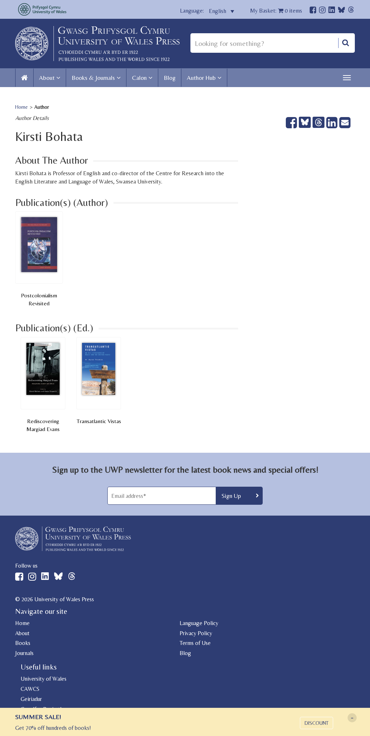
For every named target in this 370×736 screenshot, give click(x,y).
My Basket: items (276, 10)
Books (22, 643)
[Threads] (351, 10)
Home (21, 107)
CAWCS (30, 688)
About (47, 77)
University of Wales (43, 678)
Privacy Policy (196, 633)
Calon (139, 77)
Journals (24, 653)
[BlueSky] (341, 11)
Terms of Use (195, 643)
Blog (170, 77)
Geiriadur (31, 699)
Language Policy (199, 623)
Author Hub (201, 77)
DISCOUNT (316, 723)
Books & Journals (93, 77)
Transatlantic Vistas (99, 421)
